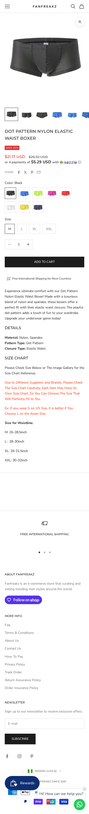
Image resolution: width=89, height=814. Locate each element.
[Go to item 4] (57, 114)
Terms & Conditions (19, 633)
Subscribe (20, 739)
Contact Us (13, 648)
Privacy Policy (15, 664)
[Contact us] (79, 804)
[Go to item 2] (26, 114)
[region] (44, 532)
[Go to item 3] (41, 114)
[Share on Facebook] (19, 172)
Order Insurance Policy (21, 688)
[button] (44, 162)
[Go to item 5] (72, 114)
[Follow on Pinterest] (31, 756)
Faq (7, 625)
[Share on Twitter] (25, 172)
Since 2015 (59, 781)
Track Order (13, 672)
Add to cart (44, 262)
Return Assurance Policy (23, 680)
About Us (12, 640)
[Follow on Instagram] (19, 756)
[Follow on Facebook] (7, 756)
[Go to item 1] (11, 114)
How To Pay (14, 656)
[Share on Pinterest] (32, 172)
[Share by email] (39, 172)
